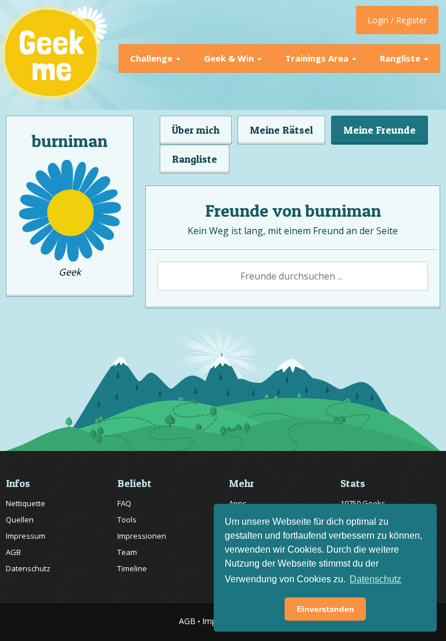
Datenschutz (28, 568)
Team (127, 552)
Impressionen (141, 536)
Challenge (152, 58)
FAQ (124, 503)
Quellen (20, 519)
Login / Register (397, 20)
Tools (126, 519)
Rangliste (401, 58)
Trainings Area (318, 58)
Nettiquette (25, 503)
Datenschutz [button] (375, 579)
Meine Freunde (379, 130)
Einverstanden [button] (325, 609)
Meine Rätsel (281, 130)
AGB (13, 552)
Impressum (25, 536)
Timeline (132, 568)
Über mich (196, 130)
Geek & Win (230, 58)
